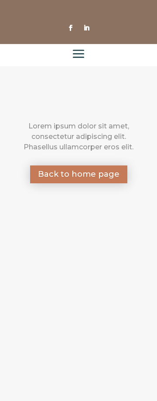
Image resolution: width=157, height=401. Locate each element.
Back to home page (78, 174)
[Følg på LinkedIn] (86, 28)
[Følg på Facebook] (71, 28)
